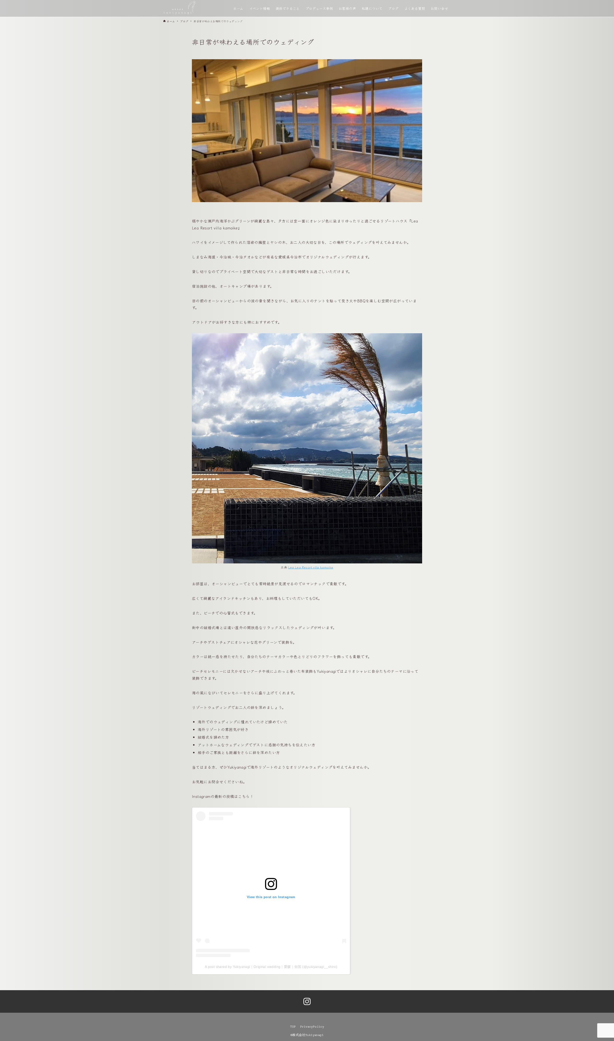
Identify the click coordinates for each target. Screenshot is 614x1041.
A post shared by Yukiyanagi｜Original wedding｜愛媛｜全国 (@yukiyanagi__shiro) (271, 967)
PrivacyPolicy (312, 1026)
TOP (293, 1026)
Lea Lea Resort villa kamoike (310, 567)
